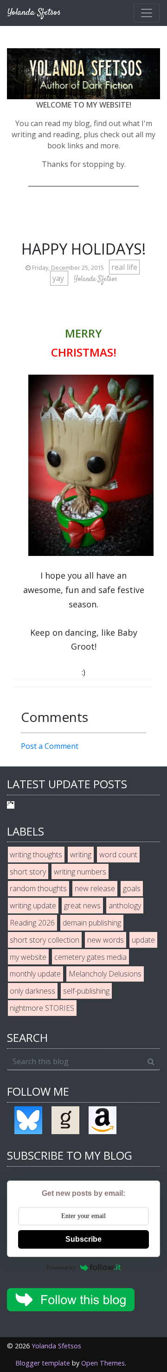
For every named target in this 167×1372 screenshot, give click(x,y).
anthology (125, 905)
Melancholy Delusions (105, 974)
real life (124, 267)
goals (132, 888)
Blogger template (42, 1363)
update (143, 940)
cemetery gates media (90, 957)
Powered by (61, 1267)
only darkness (32, 991)
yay (59, 278)
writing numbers (80, 872)
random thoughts (38, 888)
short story (28, 872)
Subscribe (83, 1239)
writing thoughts (36, 854)
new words (105, 940)
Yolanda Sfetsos (56, 1345)
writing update (33, 905)
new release (95, 888)
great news (82, 905)
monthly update (35, 974)
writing (80, 854)
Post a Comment (49, 746)
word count (118, 854)
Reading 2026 (32, 923)
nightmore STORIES (42, 1008)
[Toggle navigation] (147, 13)
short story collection (44, 940)
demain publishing (92, 923)
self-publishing (86, 991)
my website (28, 957)
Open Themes (103, 1363)
